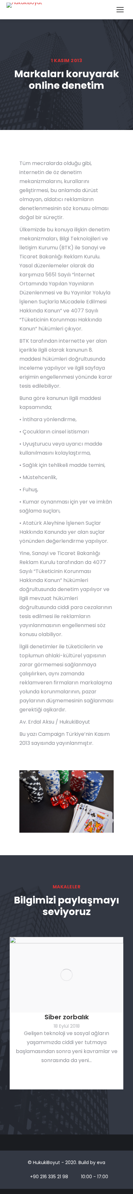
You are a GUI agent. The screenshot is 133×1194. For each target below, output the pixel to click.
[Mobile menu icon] (120, 9)
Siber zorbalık (67, 1017)
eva (101, 1162)
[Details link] (66, 975)
